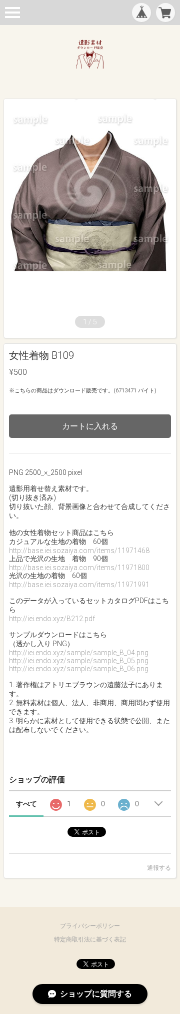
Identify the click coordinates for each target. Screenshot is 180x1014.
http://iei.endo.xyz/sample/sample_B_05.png (78, 661)
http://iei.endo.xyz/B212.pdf (52, 619)
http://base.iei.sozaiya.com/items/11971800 (79, 568)
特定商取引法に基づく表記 (90, 939)
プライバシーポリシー (90, 925)
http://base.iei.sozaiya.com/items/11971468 (79, 551)
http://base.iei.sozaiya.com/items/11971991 (79, 585)
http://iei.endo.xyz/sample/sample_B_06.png (78, 669)
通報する (159, 867)
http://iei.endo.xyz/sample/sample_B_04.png (78, 653)
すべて (26, 804)
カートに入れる (90, 426)
